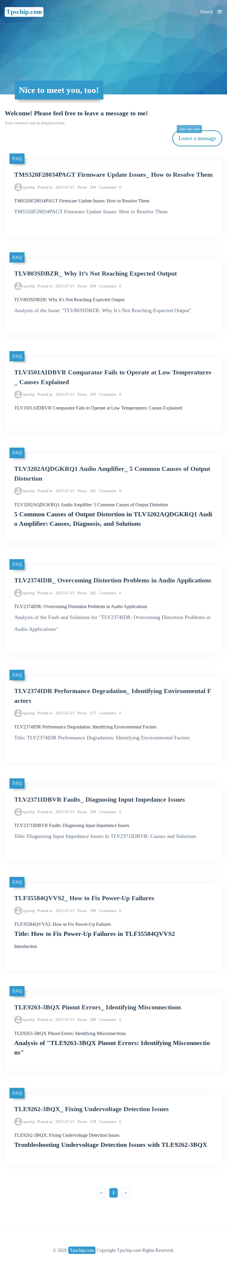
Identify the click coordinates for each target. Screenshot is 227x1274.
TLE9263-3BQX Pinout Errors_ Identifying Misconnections (97, 1007)
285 (86, 491)
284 (86, 286)
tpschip (29, 187)
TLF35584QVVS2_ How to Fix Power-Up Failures (84, 898)
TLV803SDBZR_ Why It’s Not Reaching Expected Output (95, 273)
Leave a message (197, 135)
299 (86, 910)
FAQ (17, 158)
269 (86, 394)
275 (86, 713)
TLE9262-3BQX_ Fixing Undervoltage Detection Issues (91, 1109)
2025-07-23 (56, 187)
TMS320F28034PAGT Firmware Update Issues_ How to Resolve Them (113, 174)
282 (86, 593)
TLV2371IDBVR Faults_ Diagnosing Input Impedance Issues (99, 799)
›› (125, 1192)
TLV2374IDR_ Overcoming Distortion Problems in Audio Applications (112, 580)
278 (86, 1121)
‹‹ (101, 1192)
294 (86, 187)
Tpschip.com (24, 11)
